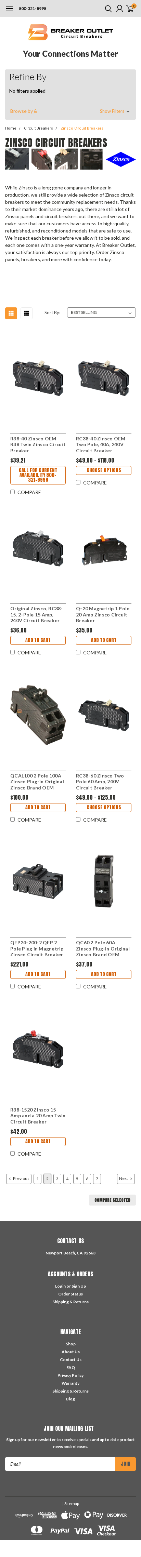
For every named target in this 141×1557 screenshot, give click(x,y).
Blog (70, 1398)
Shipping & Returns (70, 1301)
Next (124, 1178)
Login (60, 1286)
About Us (71, 1351)
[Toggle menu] (9, 12)
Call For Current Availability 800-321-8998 (38, 475)
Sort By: (52, 312)
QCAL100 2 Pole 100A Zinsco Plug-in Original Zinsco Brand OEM (37, 781)
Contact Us (70, 1359)
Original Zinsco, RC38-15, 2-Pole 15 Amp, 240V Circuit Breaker (36, 614)
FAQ (70, 1367)
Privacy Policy (70, 1375)
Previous (20, 1178)
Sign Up (79, 1286)
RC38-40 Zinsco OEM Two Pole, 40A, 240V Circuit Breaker (101, 444)
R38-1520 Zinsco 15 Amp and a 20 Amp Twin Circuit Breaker (37, 1115)
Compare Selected (112, 1200)
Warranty (70, 1383)
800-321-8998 (32, 8)
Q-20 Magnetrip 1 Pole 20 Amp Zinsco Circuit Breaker (102, 614)
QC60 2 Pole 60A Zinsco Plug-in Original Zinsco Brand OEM (103, 948)
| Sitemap (70, 1503)
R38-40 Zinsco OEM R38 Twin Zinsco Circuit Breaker (38, 444)
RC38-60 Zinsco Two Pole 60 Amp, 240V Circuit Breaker (100, 781)
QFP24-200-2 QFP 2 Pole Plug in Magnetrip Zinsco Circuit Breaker (37, 948)
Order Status (70, 1293)
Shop (71, 1343)
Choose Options (104, 470)
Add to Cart (38, 640)
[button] (70, 111)
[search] (107, 8)
